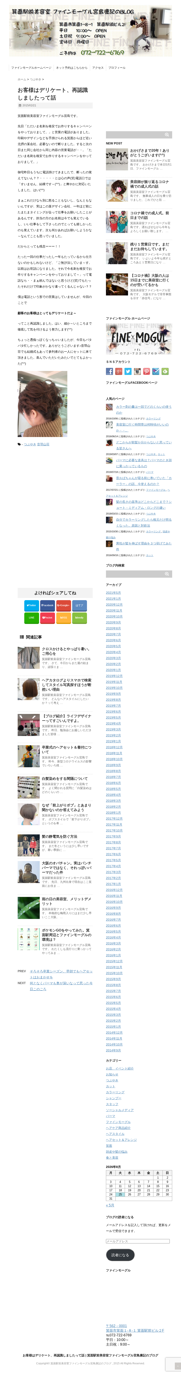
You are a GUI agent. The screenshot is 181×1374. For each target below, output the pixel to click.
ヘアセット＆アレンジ (121, 1140)
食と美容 (112, 1157)
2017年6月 (113, 854)
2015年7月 (113, 991)
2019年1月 (113, 741)
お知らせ (112, 1074)
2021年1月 (113, 598)
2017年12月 (114, 818)
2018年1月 (113, 812)
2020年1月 (113, 670)
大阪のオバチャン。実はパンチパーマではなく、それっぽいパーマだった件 (66, 867)
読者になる (120, 1255)
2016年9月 (113, 907)
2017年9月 (113, 836)
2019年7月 (113, 705)
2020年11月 (114, 610)
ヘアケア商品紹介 (118, 1128)
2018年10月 (114, 759)
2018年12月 (114, 747)
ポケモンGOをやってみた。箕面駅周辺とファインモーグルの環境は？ (66, 934)
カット (161, 454)
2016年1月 (113, 955)
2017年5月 (113, 860)
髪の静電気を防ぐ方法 (59, 836)
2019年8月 (113, 699)
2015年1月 (113, 1026)
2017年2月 (113, 878)
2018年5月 (113, 789)
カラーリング (153, 418)
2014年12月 (114, 1032)
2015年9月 (113, 979)
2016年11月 (114, 896)
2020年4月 (113, 652)
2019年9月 (113, 693)
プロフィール (117, 67)
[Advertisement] (55, 487)
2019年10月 (114, 688)
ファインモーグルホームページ (31, 67)
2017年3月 (113, 872)
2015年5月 (113, 1003)
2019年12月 (114, 676)
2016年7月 (113, 919)
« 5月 (110, 1205)
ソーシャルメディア (120, 1110)
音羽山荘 (43, 444)
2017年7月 (113, 848)
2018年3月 (113, 800)
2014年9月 (113, 1050)
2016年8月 (113, 913)
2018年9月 (113, 765)
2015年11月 (114, 967)
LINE (31, 617)
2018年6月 (113, 783)
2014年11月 (114, 1038)
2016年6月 (113, 925)
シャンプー (113, 1098)
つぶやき (30, 444)
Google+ (65, 605)
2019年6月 (113, 711)
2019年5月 (113, 717)
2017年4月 (113, 866)
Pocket (49, 617)
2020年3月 (113, 658)
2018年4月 (113, 795)
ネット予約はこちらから (72, 67)
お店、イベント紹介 (120, 1068)
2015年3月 (113, 1014)
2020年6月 (113, 640)
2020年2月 (113, 664)
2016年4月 (113, 937)
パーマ (149, 472)
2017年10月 (114, 830)
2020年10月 (114, 616)
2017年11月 (114, 824)
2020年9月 (113, 622)
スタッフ (112, 1104)
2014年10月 (114, 1044)
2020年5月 (113, 646)
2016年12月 (114, 890)
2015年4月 (113, 1009)
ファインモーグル (156, 490)
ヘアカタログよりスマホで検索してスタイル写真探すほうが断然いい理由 (66, 684)
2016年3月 (113, 943)
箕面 (109, 1145)
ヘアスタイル (115, 1134)
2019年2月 (113, 735)
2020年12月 (114, 604)
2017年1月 (113, 884)
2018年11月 (114, 753)
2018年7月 (113, 777)
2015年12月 (114, 961)
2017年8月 (113, 842)
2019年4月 (113, 723)
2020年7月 (113, 634)
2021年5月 (113, 592)
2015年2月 (113, 1020)
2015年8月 (113, 985)
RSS (64, 617)
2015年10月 (114, 973)
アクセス (98, 67)
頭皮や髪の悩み (117, 1151)
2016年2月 (113, 949)
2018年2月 (113, 806)
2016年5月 (113, 931)
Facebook (48, 605)
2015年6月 (113, 997)
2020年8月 (113, 628)
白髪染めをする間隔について (65, 778)
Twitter (33, 605)
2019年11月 (114, 682)
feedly (80, 617)
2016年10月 (114, 902)
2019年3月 (113, 729)
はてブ (80, 605)
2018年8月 (113, 771)
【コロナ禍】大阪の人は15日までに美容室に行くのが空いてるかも (150, 280)
